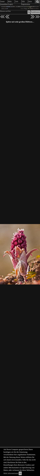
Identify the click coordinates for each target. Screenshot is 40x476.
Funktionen (35, 12)
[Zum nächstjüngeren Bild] (2, 16)
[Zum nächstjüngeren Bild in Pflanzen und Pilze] (7, 16)
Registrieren (25, 4)
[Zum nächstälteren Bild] (37, 16)
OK (20, 473)
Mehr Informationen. (11, 473)
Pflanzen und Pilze (5, 11)
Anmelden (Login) (6, 4)
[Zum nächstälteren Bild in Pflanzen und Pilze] (32, 16)
